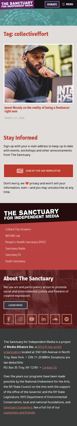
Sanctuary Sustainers (18, 407)
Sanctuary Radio (15, 248)
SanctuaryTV (13, 255)
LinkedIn (43, 319)
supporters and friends (19, 413)
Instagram (20, 319)
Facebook (8, 319)
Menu (69, 4)
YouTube (32, 319)
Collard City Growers (18, 229)
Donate (52, 4)
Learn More (15, 305)
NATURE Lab (12, 236)
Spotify (67, 319)
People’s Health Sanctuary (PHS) (25, 242)
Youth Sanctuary (15, 261)
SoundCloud (55, 319)
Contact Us (49, 367)
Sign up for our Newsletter (43, 170)
